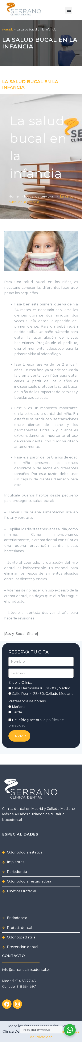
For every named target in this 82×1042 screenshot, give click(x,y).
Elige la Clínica (20, 683)
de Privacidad (41, 1037)
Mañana (18, 707)
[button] (68, 10)
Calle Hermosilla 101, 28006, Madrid (41, 688)
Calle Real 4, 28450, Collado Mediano (43, 694)
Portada (7, 29)
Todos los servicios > (41, 196)
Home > (16, 196)
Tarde (17, 712)
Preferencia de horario (27, 701)
